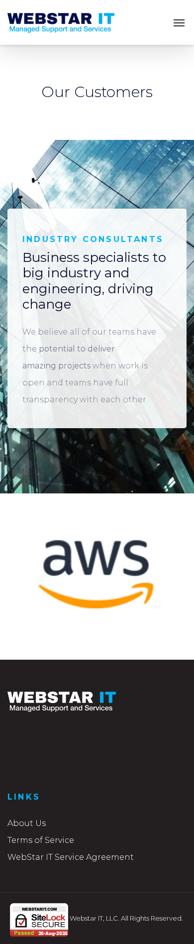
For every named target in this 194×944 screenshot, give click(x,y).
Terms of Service (40, 840)
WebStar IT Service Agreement (70, 857)
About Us (26, 823)
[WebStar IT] (60, 22)
